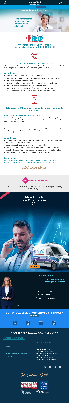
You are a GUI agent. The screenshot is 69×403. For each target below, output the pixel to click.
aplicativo (34, 110)
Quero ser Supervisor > (46, 295)
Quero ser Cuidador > (46, 291)
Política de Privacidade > (43, 342)
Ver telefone (41, 7)
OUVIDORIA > (7, 346)
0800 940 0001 (46, 47)
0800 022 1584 (14, 338)
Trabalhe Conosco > (11, 357)
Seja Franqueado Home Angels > (16, 353)
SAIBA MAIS (34, 266)
